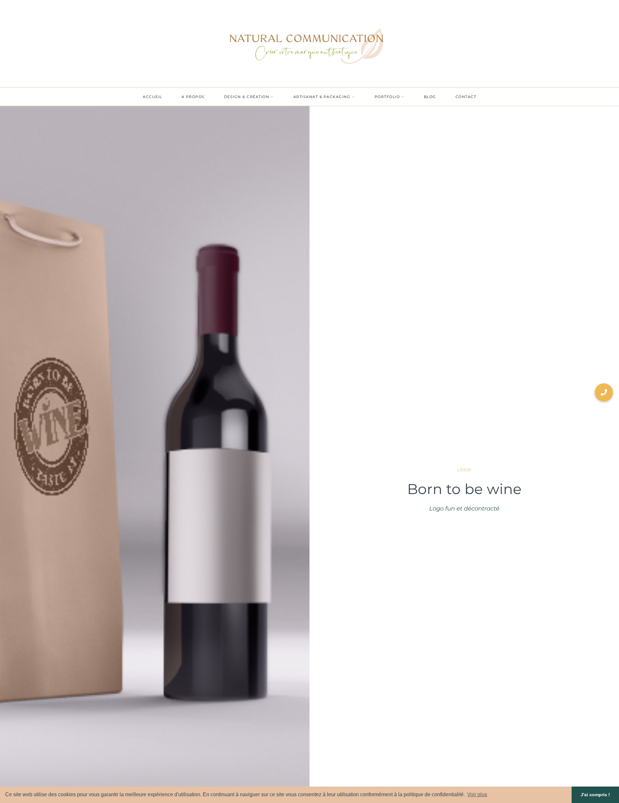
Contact (466, 96)
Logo (464, 469)
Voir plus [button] (477, 794)
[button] (604, 392)
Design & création (247, 96)
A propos (193, 96)
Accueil (152, 96)
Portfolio (387, 96)
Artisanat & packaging (322, 96)
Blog (430, 96)
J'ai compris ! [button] (595, 794)
